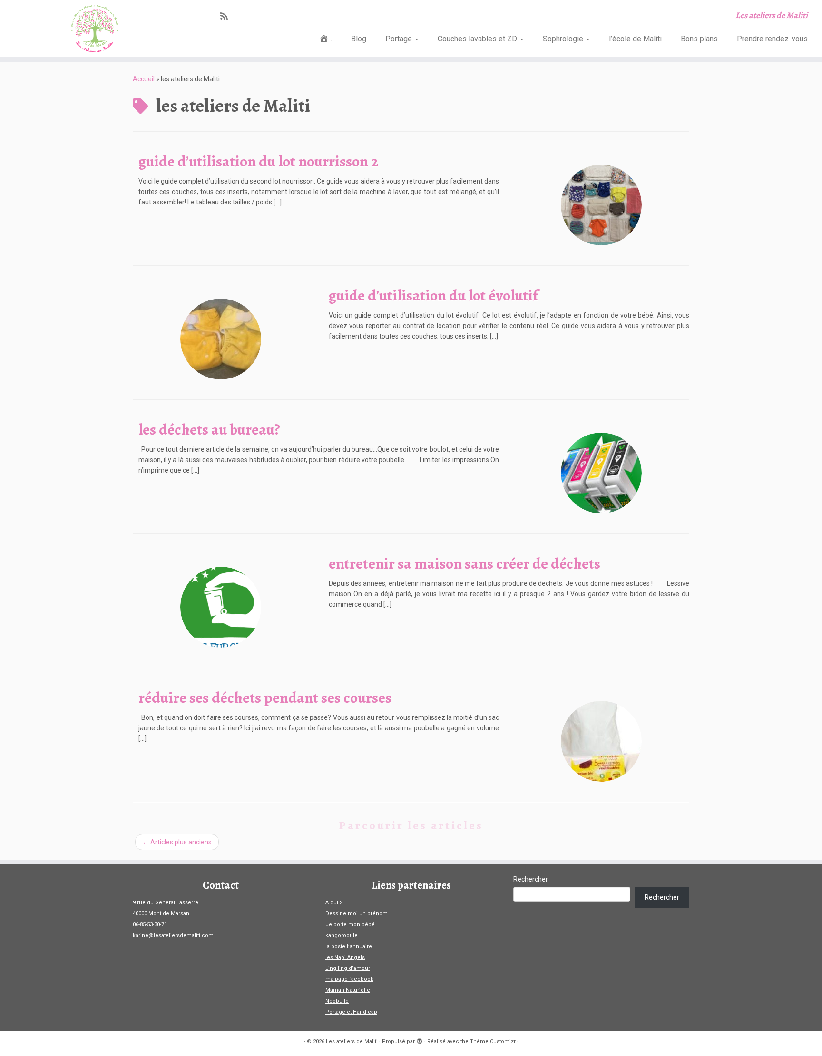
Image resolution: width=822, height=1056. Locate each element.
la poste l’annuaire (348, 946)
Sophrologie (564, 38)
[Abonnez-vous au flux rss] (227, 16)
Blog (358, 38)
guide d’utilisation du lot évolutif (433, 295)
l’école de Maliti (635, 38)
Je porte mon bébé (350, 924)
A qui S (334, 903)
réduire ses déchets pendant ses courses (264, 697)
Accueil (144, 79)
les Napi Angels (345, 957)
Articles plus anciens (177, 842)
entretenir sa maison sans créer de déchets (464, 563)
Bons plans (699, 38)
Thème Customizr (493, 1041)
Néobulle (337, 1001)
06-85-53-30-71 (150, 924)
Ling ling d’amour (347, 968)
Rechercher (530, 879)
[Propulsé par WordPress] (419, 1040)
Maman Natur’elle (347, 990)
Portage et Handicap (351, 1012)
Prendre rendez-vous (772, 38)
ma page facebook (349, 979)
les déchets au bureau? (209, 429)
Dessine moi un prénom (356, 914)
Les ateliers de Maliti (352, 1041)
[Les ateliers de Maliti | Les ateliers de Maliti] (95, 28)
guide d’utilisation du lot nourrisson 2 (258, 161)
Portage (399, 38)
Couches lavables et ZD (478, 38)
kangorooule (341, 935)
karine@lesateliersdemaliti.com (173, 935)
